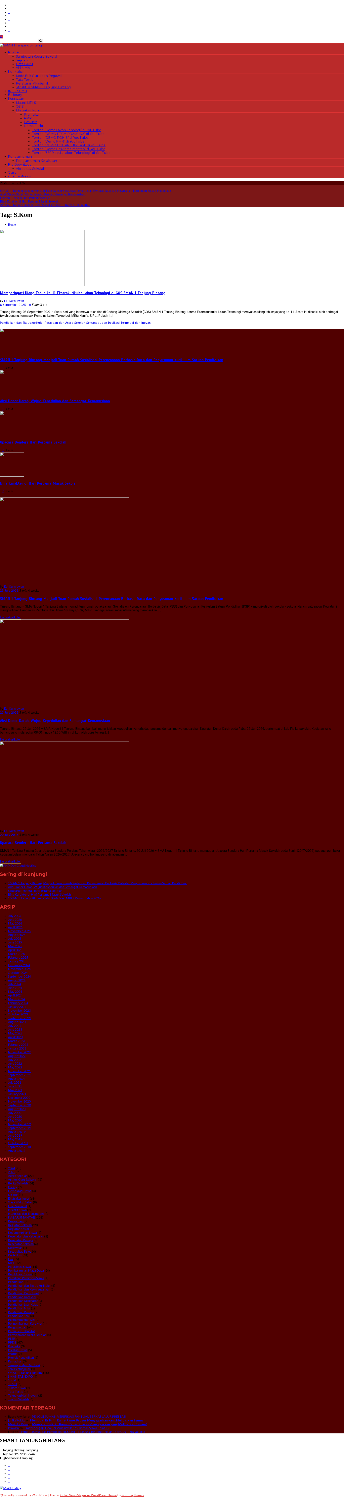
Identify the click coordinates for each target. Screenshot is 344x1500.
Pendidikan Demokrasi (23, 1293)
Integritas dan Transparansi (26, 1213)
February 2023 (18, 1044)
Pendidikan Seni (18, 1316)
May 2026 (15, 923)
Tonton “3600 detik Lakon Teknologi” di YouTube (71, 153)
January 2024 (17, 1006)
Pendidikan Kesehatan (23, 1300)
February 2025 (18, 957)
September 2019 (19, 1128)
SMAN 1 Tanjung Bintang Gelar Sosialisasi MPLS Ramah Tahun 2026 (45, 205)
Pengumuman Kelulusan (36, 161)
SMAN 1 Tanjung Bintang (25, 1372)
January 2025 (17, 961)
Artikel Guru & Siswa (22, 1179)
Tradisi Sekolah (18, 1399)
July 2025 (14, 938)
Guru (12, 172)
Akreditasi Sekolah (30, 169)
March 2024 (16, 999)
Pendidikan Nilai (19, 1308)
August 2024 (16, 980)
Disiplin (13, 1194)
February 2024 (18, 1003)
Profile (13, 52)
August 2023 (16, 1022)
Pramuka (31, 114)
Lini (10, 1259)
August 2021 (16, 1078)
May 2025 (15, 946)
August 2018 (16, 1150)
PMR (28, 118)
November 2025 (19, 931)
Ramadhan (15, 1361)
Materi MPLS (26, 103)
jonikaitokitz (16, 1420)
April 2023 (15, 1037)
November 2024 (19, 969)
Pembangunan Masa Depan (26, 1270)
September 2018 (19, 1147)
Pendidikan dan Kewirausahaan (29, 1289)
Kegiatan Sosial (18, 1228)
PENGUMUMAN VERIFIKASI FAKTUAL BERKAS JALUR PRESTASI (79, 1416)
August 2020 (16, 1109)
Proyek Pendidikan (21, 1357)
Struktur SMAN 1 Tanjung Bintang (43, 87)
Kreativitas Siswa (19, 1251)
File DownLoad (20, 164)
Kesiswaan (16, 98)
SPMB (12, 1384)
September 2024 (19, 976)
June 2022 (15, 1063)
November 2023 (19, 1010)
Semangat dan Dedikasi (103, 323)
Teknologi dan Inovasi (136, 323)
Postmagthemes (132, 1495)
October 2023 (18, 1014)
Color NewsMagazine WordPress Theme (88, 1495)
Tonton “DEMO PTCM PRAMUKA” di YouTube (68, 134)
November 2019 (19, 1124)
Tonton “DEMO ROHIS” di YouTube (60, 138)
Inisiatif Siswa (17, 1210)
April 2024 (15, 995)
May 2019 (15, 1139)
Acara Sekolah (17, 1175)
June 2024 (15, 988)
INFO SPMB (17, 91)
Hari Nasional (17, 1206)
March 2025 (16, 953)
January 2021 (17, 1094)
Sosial (12, 1380)
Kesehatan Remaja (20, 1240)
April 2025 (15, 950)
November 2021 (19, 1071)
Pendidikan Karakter (22, 1297)
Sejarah (22, 60)
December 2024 (19, 965)
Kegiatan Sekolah (20, 1225)
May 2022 (15, 1067)
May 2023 (15, 1033)
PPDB (12, 1342)
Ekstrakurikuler (28, 110)
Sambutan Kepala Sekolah (37, 56)
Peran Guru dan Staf (21, 1331)
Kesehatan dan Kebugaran (26, 1236)
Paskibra (30, 122)
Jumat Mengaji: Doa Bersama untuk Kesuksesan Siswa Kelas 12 (66, 1428)
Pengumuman (20, 156)
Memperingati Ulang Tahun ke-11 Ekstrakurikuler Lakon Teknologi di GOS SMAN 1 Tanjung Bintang (82, 293)
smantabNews (19, 176)
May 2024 (15, 991)
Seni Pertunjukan (19, 1369)
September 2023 (19, 1018)
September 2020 (19, 1105)
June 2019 (15, 1135)
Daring (12, 1187)
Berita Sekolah (18, 1183)
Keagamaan (16, 1221)
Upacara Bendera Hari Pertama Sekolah (25, 198)
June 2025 (15, 942)
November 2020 (19, 1101)
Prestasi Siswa (17, 1350)
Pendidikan (15, 1282)
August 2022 (16, 1056)
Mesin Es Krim (18, 1424)
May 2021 (15, 1090)
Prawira (13, 1428)
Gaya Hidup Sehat (20, 1202)
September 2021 (19, 1075)
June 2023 (15, 1029)
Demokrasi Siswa (19, 1191)
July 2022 (14, 1059)
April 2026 (15, 927)
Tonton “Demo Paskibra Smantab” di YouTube (68, 149)
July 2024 (14, 984)
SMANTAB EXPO (20, 1376)
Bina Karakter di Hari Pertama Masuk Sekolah (29, 201)
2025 (11, 1172)
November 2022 (19, 1052)
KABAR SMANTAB (21, 1217)
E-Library (15, 95)
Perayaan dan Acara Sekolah (65, 323)
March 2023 (16, 1041)
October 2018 (18, 1143)
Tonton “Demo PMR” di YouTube (58, 141)
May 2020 (15, 1120)
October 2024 (18, 972)
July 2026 (14, 916)
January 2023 (17, 1048)
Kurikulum (16, 72)
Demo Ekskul (34, 126)
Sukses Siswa (17, 1388)
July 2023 (14, 1025)
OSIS (20, 106)
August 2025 (16, 934)
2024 (11, 1168)
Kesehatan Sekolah (21, 1244)
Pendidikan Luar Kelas (23, 1304)
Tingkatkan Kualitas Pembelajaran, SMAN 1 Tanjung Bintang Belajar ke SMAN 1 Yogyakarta (82, 1431)
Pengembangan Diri (21, 1319)
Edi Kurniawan (14, 301)
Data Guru (24, 64)
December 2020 (19, 1097)
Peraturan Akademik (32, 83)
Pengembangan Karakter (25, 1323)
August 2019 (16, 1131)
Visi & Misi (23, 68)
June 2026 (15, 919)
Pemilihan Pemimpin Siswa (26, 1278)
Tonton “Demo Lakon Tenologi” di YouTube (66, 130)
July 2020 (14, 1112)
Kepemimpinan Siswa (22, 1232)
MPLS (12, 1263)
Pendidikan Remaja (21, 1312)
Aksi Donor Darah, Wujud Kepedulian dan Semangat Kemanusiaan (42, 194)
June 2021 (15, 1086)
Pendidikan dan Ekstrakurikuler (22, 323)
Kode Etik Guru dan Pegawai (39, 76)
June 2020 (15, 1116)
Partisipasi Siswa (19, 1266)
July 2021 (14, 1082)
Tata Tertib (24, 80)
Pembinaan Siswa (20, 1274)
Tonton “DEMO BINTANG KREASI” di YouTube (69, 145)
